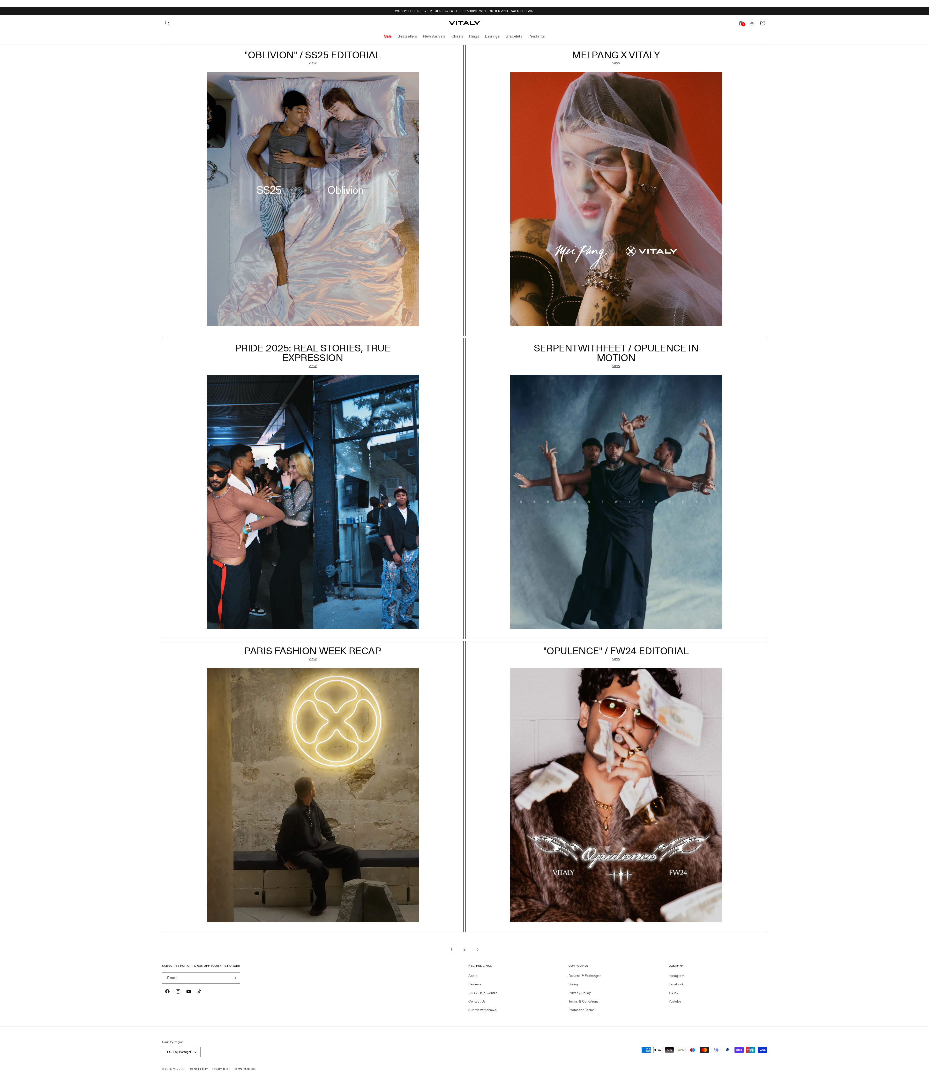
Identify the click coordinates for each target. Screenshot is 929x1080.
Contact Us (477, 1001)
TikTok (674, 992)
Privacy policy (221, 1069)
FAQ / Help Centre (482, 992)
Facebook (676, 984)
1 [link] (451, 949)
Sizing (573, 984)
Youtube (675, 1001)
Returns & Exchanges (585, 975)
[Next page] (477, 949)
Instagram (676, 975)
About (473, 975)
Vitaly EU (179, 1069)
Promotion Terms (582, 1009)
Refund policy (199, 1069)
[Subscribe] (234, 978)
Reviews (474, 984)
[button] (167, 23)
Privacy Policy (580, 992)
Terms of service (245, 1069)
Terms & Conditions (584, 1001)
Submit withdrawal (482, 1009)
